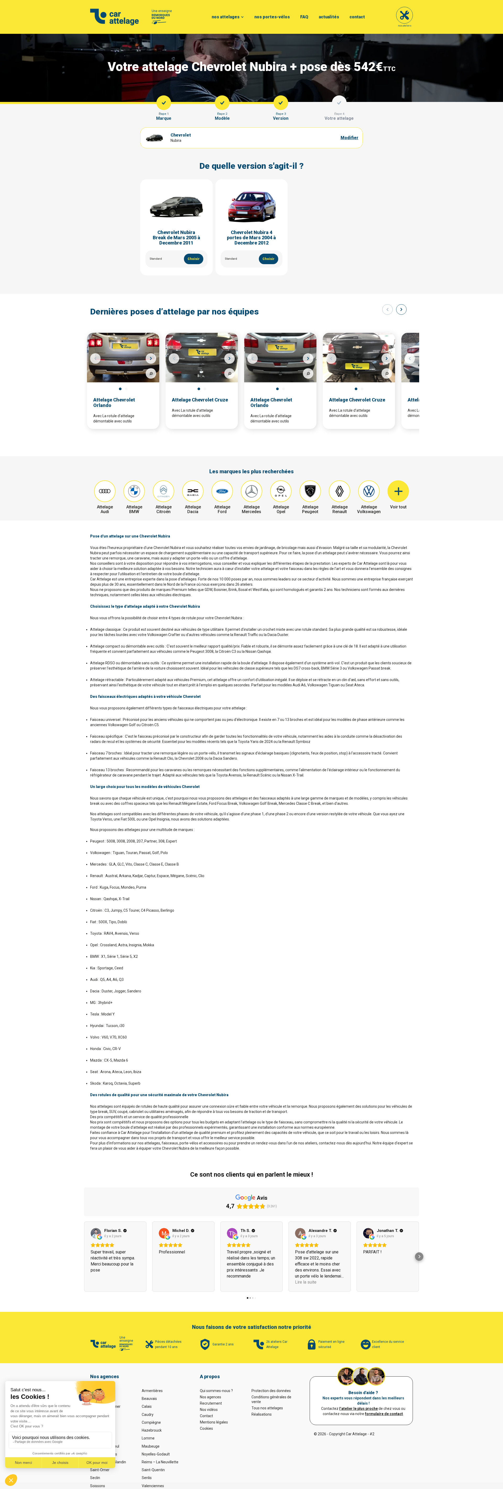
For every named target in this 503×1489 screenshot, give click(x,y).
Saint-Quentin (153, 1470)
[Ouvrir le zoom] (151, 373)
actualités (329, 16)
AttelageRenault (340, 509)
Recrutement (211, 1403)
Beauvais (149, 1398)
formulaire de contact (384, 1414)
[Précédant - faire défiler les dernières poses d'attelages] (387, 309)
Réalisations (262, 1414)
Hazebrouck (152, 1430)
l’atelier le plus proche (358, 1408)
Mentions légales (214, 1422)
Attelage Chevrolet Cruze (200, 400)
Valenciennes (153, 1486)
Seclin (95, 1478)
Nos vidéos (209, 1410)
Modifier (349, 137)
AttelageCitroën (164, 509)
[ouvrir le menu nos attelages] (242, 17)
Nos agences (210, 1397)
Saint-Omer (100, 1470)
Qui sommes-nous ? (216, 1391)
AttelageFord (222, 509)
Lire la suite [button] (305, 1282)
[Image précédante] (95, 358)
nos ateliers (404, 25)
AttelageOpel (281, 509)
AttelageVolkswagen (369, 509)
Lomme (148, 1438)
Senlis (147, 1478)
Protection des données (271, 1391)
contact (357, 16)
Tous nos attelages (267, 1408)
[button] (84, 1256)
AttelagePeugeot (310, 509)
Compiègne (151, 1422)
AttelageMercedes (251, 509)
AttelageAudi (105, 509)
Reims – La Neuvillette (160, 1462)
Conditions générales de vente (271, 1399)
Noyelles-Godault (156, 1454)
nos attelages (225, 16)
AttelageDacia (193, 509)
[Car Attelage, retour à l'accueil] (114, 17)
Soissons (97, 1486)
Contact (206, 1416)
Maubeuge (151, 1446)
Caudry (148, 1414)
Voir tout (398, 506)
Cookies (206, 1428)
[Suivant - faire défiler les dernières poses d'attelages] (401, 309)
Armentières (152, 1391)
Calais (147, 1406)
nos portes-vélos (272, 16)
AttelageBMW (134, 509)
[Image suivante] (151, 358)
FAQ (304, 16)
